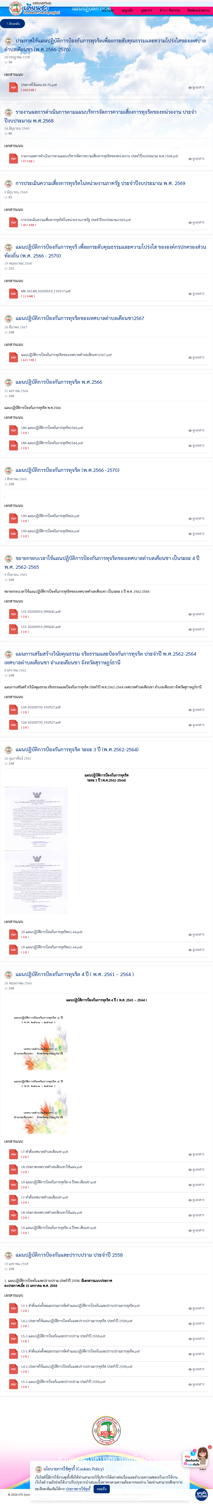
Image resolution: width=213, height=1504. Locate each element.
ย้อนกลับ (14, 23)
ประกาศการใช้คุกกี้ (78, 1489)
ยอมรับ (101, 1489)
